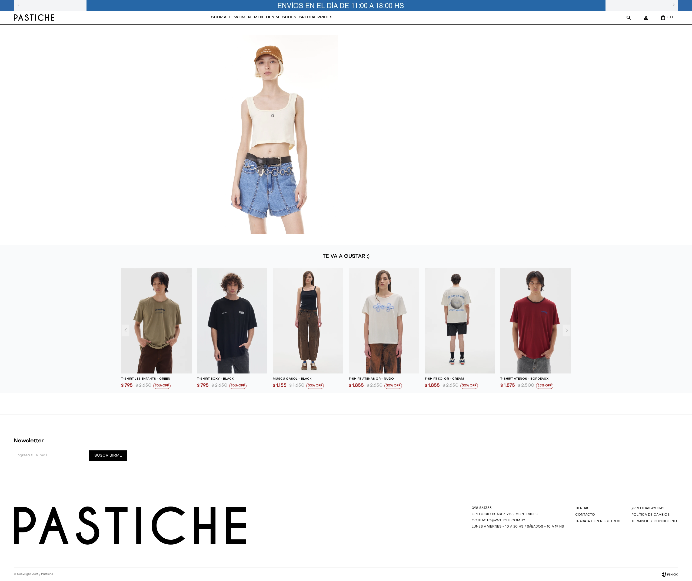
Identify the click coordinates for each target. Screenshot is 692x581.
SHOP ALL (221, 17)
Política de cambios (650, 515)
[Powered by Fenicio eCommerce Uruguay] (670, 574)
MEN (258, 17)
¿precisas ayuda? (647, 508)
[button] (629, 17)
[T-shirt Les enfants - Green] (156, 320)
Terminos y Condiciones (654, 521)
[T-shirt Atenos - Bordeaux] (535, 320)
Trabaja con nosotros (597, 521)
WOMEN (242, 17)
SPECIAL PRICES (315, 17)
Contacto (585, 515)
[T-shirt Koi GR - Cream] (460, 320)
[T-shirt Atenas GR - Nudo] (384, 320)
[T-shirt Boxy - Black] (232, 320)
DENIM (272, 17)
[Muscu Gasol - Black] (308, 320)
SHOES (289, 17)
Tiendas (582, 508)
